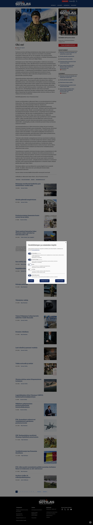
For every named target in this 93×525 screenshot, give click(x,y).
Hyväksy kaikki (59, 280)
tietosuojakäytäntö (35, 249)
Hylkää (31, 280)
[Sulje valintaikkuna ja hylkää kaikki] (66, 242)
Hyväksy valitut (44, 280)
